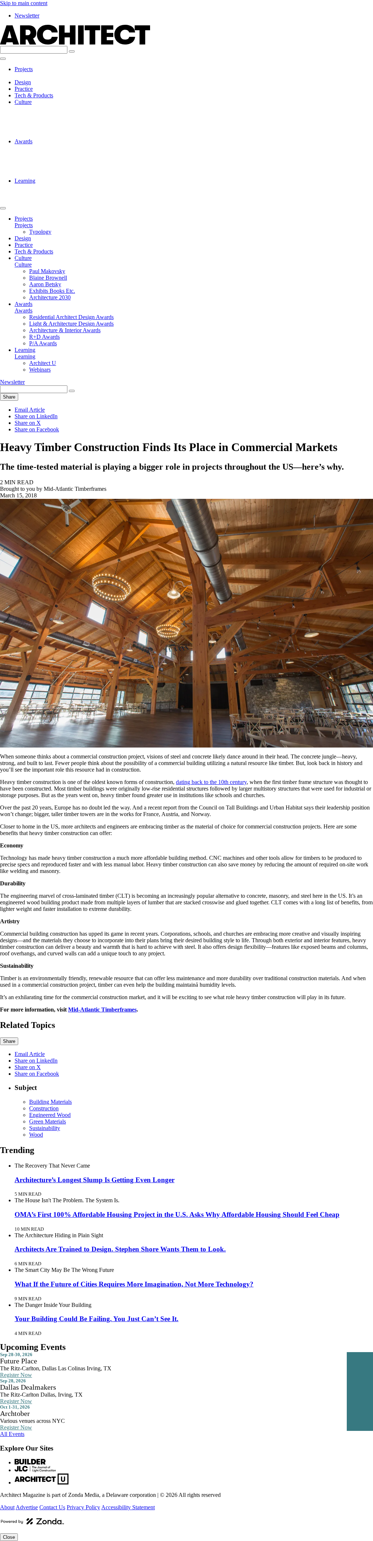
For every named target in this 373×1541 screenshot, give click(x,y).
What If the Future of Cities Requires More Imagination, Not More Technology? (134, 1284)
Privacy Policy (83, 1507)
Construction (44, 1108)
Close (9, 1537)
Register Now (16, 1375)
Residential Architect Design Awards (71, 148)
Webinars (40, 194)
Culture (23, 102)
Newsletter (27, 15)
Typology (40, 76)
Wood (36, 1135)
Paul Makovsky (47, 108)
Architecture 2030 (50, 135)
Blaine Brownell (48, 115)
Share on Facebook (37, 429)
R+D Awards (44, 167)
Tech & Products (34, 95)
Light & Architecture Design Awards (71, 154)
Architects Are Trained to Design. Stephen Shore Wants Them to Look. (120, 1249)
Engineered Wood (50, 1115)
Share (9, 397)
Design (23, 82)
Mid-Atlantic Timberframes (102, 1009)
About (7, 1507)
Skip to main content (23, 3)
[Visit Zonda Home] (32, 1524)
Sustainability (44, 1128)
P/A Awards (43, 174)
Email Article (30, 410)
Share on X (28, 423)
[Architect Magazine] (75, 42)
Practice (24, 89)
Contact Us (52, 1507)
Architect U (42, 187)
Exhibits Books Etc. (52, 128)
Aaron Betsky (45, 122)
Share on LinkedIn (36, 416)
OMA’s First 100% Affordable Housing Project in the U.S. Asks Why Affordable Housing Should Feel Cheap (177, 1214)
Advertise (27, 1507)
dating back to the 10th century (211, 782)
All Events (12, 1434)
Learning (25, 181)
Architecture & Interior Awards (65, 161)
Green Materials (47, 1121)
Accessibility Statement (128, 1507)
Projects (24, 69)
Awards (23, 141)
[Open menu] (3, 59)
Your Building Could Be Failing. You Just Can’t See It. (96, 1319)
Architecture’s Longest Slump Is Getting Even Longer (94, 1180)
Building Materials (50, 1102)
